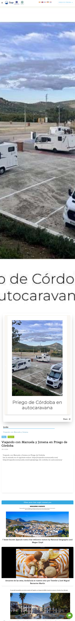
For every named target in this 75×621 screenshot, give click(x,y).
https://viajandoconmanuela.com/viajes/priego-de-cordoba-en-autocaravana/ (32, 460)
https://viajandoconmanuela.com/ (45, 457)
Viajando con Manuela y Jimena (15, 432)
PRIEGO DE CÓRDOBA (65, 2)
